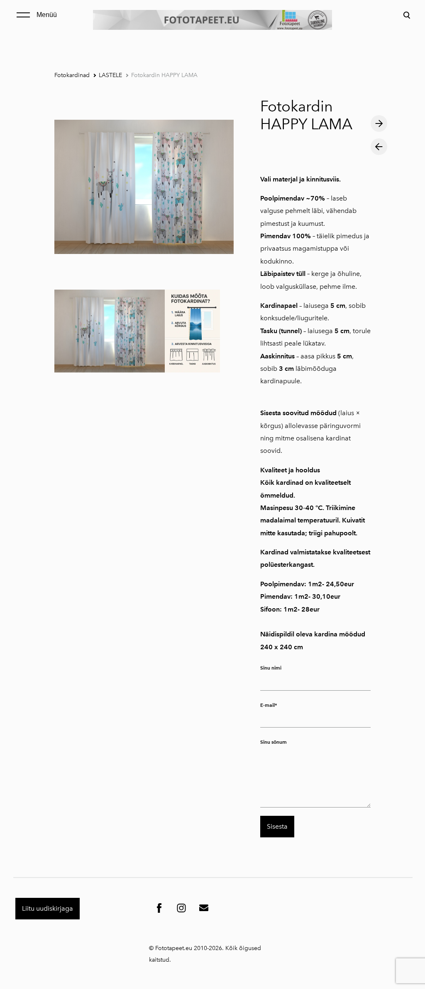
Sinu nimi (270, 668)
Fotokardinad (72, 75)
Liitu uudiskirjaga (47, 908)
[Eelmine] (379, 146)
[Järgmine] (379, 123)
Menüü (47, 14)
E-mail (267, 705)
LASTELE (110, 75)
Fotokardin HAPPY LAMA (164, 75)
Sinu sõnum (273, 742)
